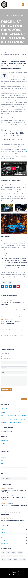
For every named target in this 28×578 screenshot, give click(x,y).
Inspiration (3, 457)
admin (21, 15)
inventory (4, 282)
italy (3, 556)
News (2, 15)
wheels (15, 559)
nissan (15, 556)
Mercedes (9, 556)
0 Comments (5, 316)
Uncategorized (4, 468)
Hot (2, 455)
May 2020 (3, 443)
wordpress (22, 559)
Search (2, 397)
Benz (8, 552)
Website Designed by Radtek (10, 571)
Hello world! (4, 408)
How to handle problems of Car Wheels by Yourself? (13, 419)
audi (3, 552)
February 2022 (4, 440)
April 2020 (3, 446)
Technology (3, 466)
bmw (13, 552)
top (21, 556)
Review (2, 463)
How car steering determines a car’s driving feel (13, 520)
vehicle (9, 559)
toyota (10, 282)
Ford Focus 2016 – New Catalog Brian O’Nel (11, 422)
